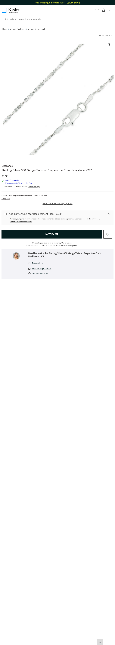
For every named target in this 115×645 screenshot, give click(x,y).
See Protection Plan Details (21, 221)
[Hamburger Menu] (4, 10)
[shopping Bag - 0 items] (111, 11)
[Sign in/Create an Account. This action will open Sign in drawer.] (103, 10)
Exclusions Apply (34, 187)
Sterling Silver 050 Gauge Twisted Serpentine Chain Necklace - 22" (46, 170)
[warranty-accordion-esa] (109, 214)
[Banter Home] (13, 10)
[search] (6, 19)
